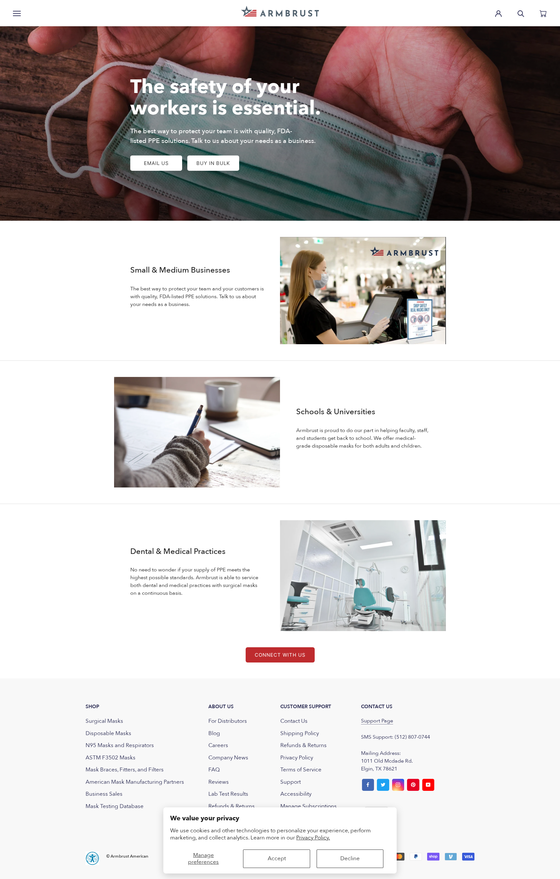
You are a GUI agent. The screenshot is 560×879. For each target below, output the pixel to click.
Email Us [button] (156, 163)
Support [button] (290, 782)
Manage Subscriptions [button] (308, 806)
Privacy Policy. (313, 837)
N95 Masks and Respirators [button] (120, 745)
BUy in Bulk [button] (213, 163)
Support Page (377, 720)
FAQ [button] (214, 769)
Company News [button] (228, 757)
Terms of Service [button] (300, 769)
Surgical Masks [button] (104, 721)
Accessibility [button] (295, 794)
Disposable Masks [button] (108, 733)
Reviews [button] (218, 782)
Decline (350, 858)
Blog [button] (214, 733)
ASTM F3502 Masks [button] (110, 757)
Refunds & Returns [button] (231, 806)
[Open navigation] (17, 13)
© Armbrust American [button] (127, 856)
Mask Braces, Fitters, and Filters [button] (125, 769)
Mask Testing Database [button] (115, 806)
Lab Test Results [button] (228, 794)
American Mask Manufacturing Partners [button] (135, 782)
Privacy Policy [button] (296, 757)
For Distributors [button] (227, 721)
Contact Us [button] (294, 721)
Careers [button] (218, 745)
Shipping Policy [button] (299, 733)
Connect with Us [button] (280, 655)
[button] (280, 11)
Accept (277, 858)
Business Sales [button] (104, 794)
